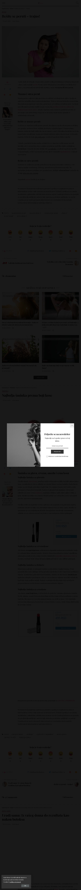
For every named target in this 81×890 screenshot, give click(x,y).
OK (25, 886)
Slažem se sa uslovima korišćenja (58, 456)
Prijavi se (57, 452)
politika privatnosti (15, 882)
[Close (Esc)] (72, 425)
